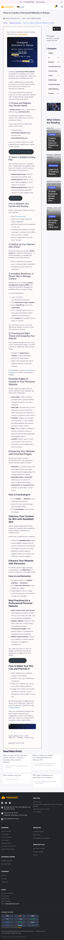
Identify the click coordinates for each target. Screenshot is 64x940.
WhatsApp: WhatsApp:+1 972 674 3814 (15, 815)
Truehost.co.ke (19, 216)
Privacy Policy (5, 896)
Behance (30, 370)
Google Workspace (6, 860)
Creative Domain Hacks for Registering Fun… (53, 142)
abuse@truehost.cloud (12, 903)
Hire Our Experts (17, 660)
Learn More (15, 198)
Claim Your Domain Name (21, 152)
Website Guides (36, 18)
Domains (52, 134)
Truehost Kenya (14, 707)
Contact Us (4, 882)
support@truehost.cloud (11, 818)
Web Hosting (53, 165)
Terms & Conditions (7, 893)
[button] (20, 7)
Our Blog (3, 878)
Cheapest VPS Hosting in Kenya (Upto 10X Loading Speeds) (47, 805)
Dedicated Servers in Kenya (41, 809)
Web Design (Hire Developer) (41, 838)
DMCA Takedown (6, 901)
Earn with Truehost (38, 848)
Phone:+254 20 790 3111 (11, 813)
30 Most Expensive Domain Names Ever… (52, 196)
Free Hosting (36, 812)
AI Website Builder (38, 831)
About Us (4, 875)
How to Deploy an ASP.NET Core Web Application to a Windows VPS (45, 764)
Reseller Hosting (38, 852)
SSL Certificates (6, 864)
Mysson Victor (16, 18)
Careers (35, 855)
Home (5, 23)
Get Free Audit (40, 2)
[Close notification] (61, 2)
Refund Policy (5, 898)
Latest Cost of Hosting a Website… (53, 171)
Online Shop (36, 835)
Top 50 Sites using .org (11, 779)
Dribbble (12, 372)
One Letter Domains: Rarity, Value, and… (53, 223)
